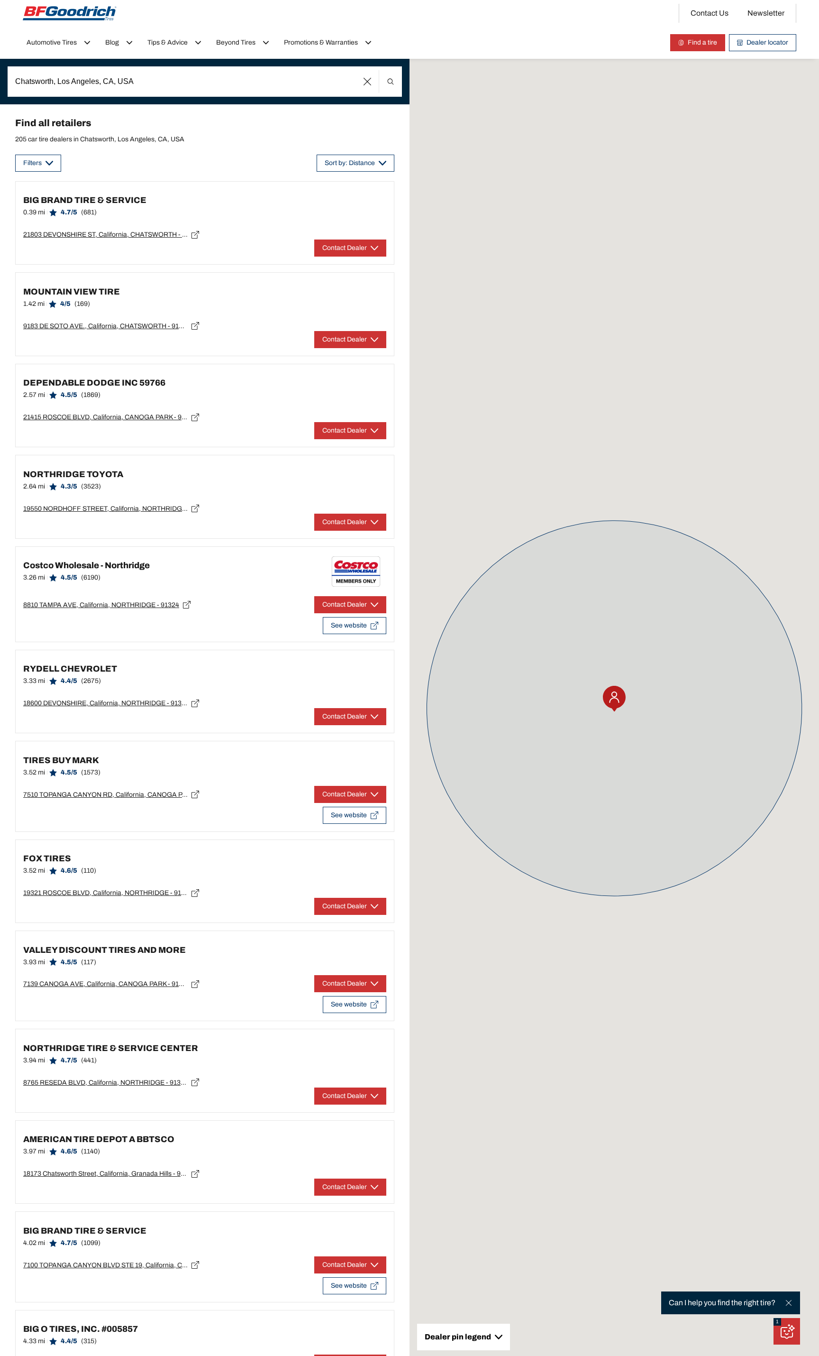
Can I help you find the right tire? (722, 1303)
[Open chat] (787, 1331)
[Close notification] (788, 1302)
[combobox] (205, 81)
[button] (367, 81)
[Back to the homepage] (70, 13)
